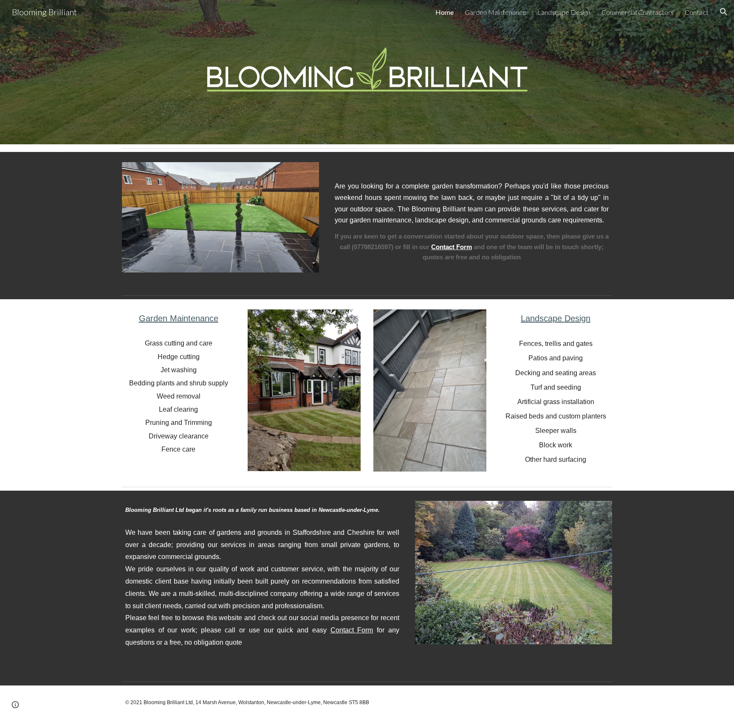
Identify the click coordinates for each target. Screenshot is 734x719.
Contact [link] (697, 12)
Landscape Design (555, 318)
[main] (471, 221)
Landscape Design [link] (563, 12)
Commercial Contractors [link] (637, 12)
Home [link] (444, 12)
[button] (724, 12)
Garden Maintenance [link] (495, 12)
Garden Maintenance (178, 318)
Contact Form (351, 630)
